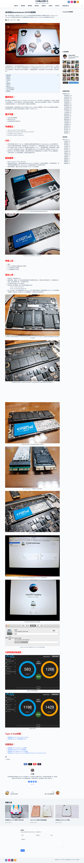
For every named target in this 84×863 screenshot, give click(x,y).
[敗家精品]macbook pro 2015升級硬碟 (17, 749)
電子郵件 (38, 835)
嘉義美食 (66, 160)
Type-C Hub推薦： (10, 89)
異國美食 (44, 5)
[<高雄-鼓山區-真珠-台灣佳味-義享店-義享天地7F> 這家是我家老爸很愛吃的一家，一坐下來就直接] (64, 62)
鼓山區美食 (66, 100)
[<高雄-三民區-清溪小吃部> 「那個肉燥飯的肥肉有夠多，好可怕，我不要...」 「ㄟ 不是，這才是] (64, 74)
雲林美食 (66, 148)
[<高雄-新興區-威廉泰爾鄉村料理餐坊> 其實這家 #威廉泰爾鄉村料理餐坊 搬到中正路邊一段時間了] (68, 74)
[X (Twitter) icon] (33, 782)
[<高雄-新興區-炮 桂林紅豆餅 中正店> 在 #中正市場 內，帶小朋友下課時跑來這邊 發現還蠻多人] (77, 79)
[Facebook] (69, 2)
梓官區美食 (66, 121)
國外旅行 (57, 5)
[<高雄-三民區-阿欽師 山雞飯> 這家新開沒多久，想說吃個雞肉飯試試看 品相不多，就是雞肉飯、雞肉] (73, 66)
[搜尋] (81, 5)
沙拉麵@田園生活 (41, 1)
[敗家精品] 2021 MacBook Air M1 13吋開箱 (18, 751)
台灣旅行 (51, 5)
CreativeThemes (73, 859)
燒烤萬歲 (30, 5)
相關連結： (8, 91)
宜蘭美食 (66, 158)
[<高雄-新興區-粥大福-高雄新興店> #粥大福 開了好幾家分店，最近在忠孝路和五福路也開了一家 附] (77, 66)
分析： (7, 81)
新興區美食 (66, 98)
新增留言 (23, 839)
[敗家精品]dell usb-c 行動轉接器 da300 (17, 739)
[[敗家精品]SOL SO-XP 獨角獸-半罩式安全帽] (17, 811)
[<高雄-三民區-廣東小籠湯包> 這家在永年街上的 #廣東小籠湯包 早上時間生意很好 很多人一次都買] (64, 70)
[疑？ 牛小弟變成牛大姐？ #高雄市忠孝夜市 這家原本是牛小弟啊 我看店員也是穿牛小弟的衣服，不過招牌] (68, 66)
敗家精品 (8, 759)
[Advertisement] (32, 393)
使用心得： (8, 86)
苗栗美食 (66, 163)
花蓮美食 (66, 156)
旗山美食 (66, 131)
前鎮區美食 (66, 104)
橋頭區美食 (66, 119)
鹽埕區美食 (66, 105)
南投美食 (66, 161)
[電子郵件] (75, 2)
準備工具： (8, 84)
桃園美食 (66, 143)
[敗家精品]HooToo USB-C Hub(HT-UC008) (18, 737)
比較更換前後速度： (10, 88)
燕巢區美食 (66, 116)
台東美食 (66, 155)
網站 (51, 835)
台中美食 (66, 146)
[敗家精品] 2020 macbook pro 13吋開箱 (17, 748)
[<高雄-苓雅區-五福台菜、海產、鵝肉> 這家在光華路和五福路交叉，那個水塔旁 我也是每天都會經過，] (73, 79)
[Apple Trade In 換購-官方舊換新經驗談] (42, 811)
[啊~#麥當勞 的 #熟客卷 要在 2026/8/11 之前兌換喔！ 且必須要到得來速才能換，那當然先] (73, 70)
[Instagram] (72, 2)
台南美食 (66, 151)
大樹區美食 (66, 122)
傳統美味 (37, 5)
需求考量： (8, 78)
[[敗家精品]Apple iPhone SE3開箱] (67, 811)
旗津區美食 (66, 114)
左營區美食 (66, 102)
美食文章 (65, 139)
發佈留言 (22, 850)
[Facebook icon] (29, 782)
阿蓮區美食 (66, 126)
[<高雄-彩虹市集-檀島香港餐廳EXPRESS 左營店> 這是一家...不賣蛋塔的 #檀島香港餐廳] (77, 70)
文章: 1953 (32, 784)
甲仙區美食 (66, 124)
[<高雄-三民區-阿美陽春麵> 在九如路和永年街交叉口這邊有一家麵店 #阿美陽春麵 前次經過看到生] (73, 74)
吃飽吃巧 (16, 5)
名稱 (22, 835)
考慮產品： (8, 80)
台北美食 (66, 141)
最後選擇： (8, 83)
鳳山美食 (66, 127)
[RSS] (78, 2)
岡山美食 (66, 129)
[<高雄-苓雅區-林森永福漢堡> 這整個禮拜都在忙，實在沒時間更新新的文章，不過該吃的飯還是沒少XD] (77, 74)
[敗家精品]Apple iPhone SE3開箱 (62, 820)
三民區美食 (66, 107)
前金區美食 (66, 97)
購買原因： (8, 77)
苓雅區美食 (66, 95)
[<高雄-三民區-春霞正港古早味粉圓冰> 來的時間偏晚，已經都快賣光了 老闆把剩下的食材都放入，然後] (68, 62)
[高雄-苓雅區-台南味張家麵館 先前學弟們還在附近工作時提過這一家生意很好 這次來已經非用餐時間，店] (64, 79)
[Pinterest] (35, 764)
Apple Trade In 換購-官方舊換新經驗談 (38, 820)
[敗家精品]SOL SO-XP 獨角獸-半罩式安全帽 (14, 820)
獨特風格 (23, 5)
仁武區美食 (66, 112)
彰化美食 (66, 149)
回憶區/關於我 (65, 5)
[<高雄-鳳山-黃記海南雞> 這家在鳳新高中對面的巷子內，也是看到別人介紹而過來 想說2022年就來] (68, 70)
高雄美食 (65, 93)
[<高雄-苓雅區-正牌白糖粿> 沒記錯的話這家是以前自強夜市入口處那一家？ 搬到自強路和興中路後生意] (68, 79)
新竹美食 (66, 144)
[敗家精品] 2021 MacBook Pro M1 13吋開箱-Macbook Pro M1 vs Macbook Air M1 (27, 753)
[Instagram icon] (36, 782)
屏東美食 (66, 153)
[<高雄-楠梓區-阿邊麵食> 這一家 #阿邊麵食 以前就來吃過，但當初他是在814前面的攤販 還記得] (77, 62)
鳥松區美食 (66, 117)
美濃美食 (66, 133)
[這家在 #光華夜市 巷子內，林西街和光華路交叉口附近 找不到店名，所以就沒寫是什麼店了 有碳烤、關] (64, 66)
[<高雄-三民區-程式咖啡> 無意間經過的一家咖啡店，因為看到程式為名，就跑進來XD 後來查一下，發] (73, 62)
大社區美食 (66, 110)
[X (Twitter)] (30, 764)
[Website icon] (31, 782)
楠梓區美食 (66, 109)
